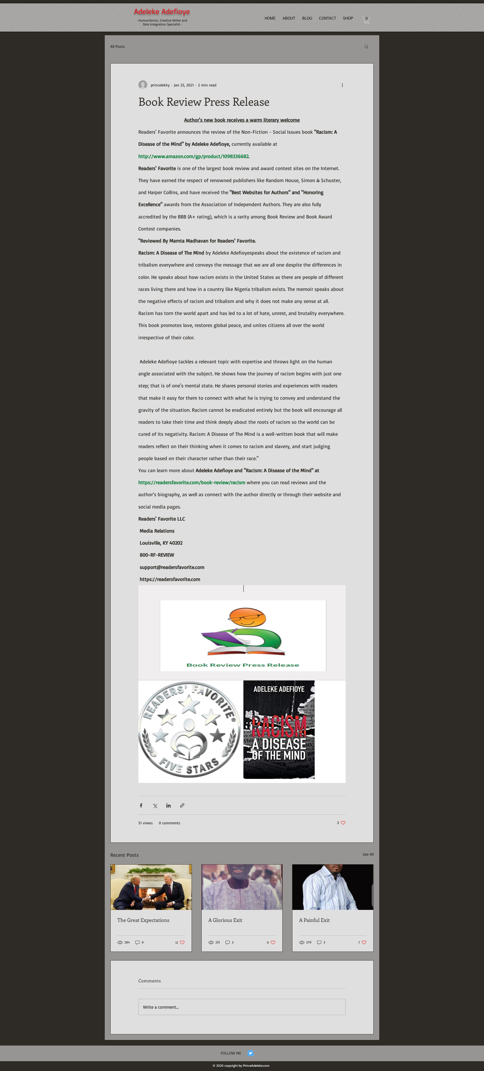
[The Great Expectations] (151, 887)
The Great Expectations (143, 920)
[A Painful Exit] (332, 887)
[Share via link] (182, 805)
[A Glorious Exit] (242, 887)
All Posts (117, 46)
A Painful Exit (314, 920)
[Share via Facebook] (141, 805)
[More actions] (342, 84)
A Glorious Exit (225, 920)
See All (368, 854)
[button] (366, 20)
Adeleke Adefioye (162, 11)
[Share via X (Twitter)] (154, 805)
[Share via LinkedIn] (168, 805)
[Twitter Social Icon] (250, 1053)
